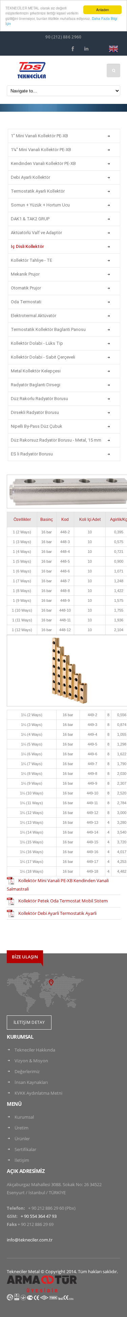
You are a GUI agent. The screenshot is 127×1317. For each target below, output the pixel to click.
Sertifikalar (25, 1149)
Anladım (102, 9)
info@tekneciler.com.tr (29, 1240)
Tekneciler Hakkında (35, 1050)
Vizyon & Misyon (31, 1061)
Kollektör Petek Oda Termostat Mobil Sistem (63, 901)
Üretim (21, 1128)
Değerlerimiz (27, 1071)
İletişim (22, 1160)
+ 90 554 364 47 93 (39, 1216)
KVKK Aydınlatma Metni (38, 1093)
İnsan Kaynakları (31, 1082)
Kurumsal (24, 1117)
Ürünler (22, 1139)
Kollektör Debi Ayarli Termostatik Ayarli (57, 913)
